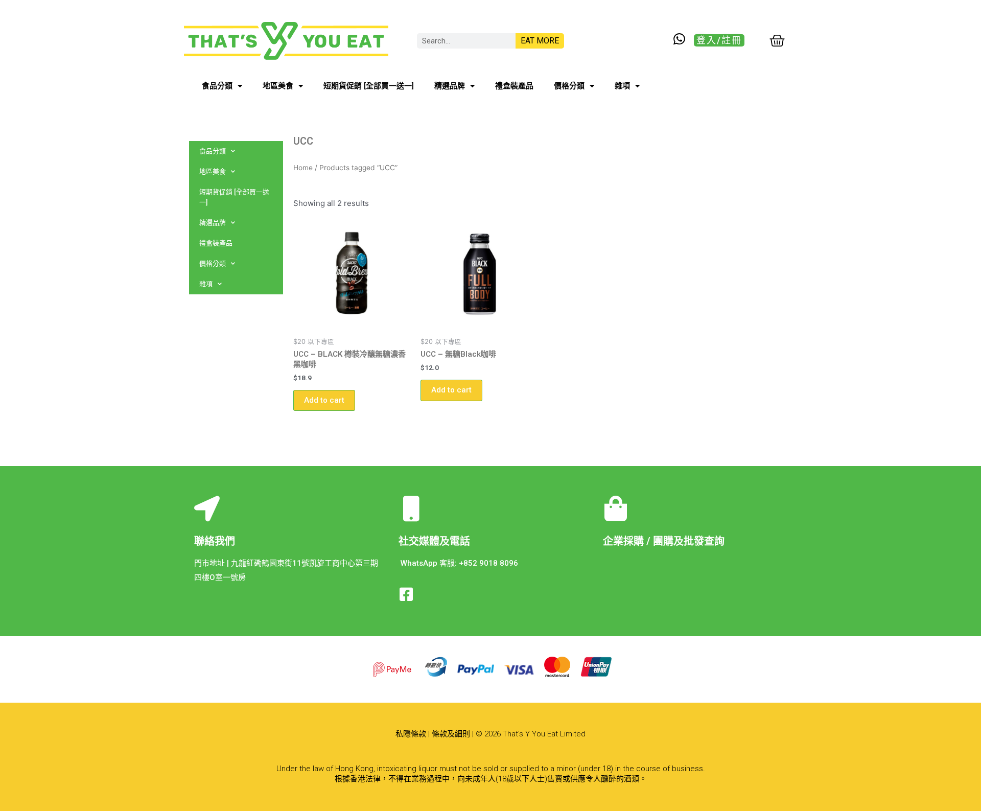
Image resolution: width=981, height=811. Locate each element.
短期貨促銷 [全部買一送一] (368, 85)
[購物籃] (777, 41)
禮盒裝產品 (514, 85)
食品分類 (217, 85)
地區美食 (278, 85)
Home (303, 168)
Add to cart (324, 400)
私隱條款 (410, 733)
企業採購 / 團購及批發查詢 (664, 541)
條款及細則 (451, 733)
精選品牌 (449, 85)
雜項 (622, 85)
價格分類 (569, 85)
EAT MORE (540, 40)
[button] (719, 40)
